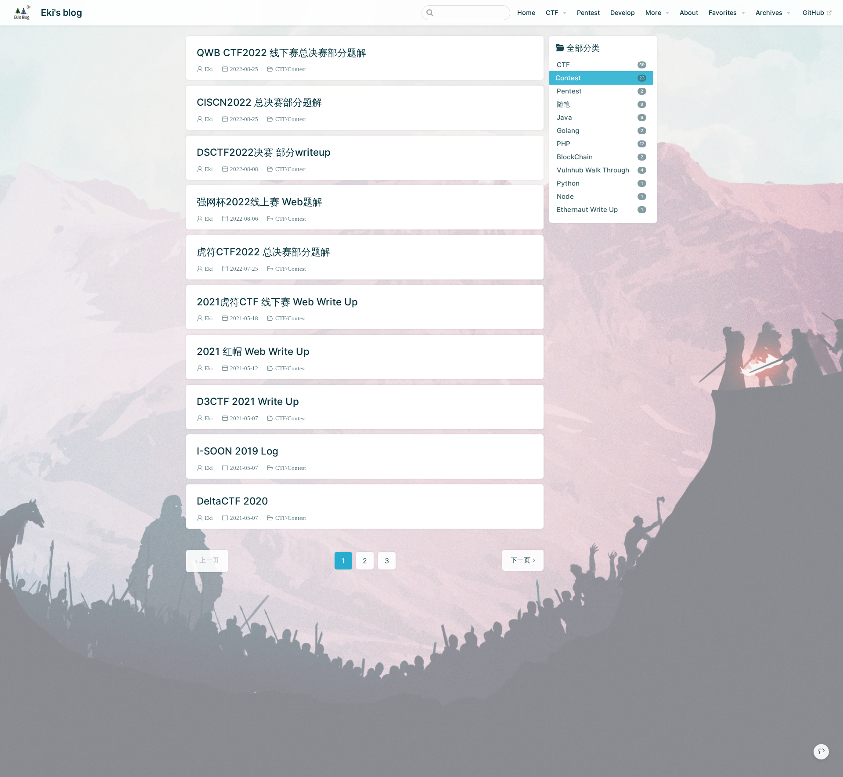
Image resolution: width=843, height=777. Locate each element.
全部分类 (583, 47)
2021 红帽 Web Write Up (253, 351)
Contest (297, 69)
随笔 (600, 104)
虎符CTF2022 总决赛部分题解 (263, 252)
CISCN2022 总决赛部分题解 (259, 102)
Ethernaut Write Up (600, 209)
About (689, 12)
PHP (601, 143)
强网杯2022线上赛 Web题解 (259, 202)
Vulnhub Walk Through (600, 169)
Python (600, 183)
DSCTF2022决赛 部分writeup (264, 152)
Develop (622, 12)
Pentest (588, 12)
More (653, 12)
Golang (600, 130)
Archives (769, 12)
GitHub (817, 12)
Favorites (723, 12)
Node (600, 196)
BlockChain (600, 156)
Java (600, 117)
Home (526, 12)
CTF (552, 12)
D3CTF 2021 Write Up (248, 401)
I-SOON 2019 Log (237, 451)
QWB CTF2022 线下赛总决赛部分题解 (281, 52)
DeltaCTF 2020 (232, 501)
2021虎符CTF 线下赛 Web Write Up (277, 302)
